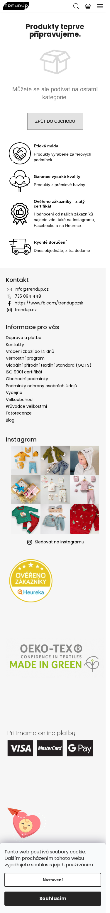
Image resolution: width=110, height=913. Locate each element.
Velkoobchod (19, 399)
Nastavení (53, 879)
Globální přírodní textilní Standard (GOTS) (49, 365)
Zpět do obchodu (55, 121)
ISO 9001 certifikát (24, 372)
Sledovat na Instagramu (59, 542)
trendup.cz (26, 310)
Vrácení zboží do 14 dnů (30, 351)
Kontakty (15, 345)
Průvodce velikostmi (26, 406)
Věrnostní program (25, 358)
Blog (10, 420)
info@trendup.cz (32, 289)
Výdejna (14, 392)
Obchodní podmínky (27, 379)
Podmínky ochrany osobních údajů (41, 386)
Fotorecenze (19, 413)
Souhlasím (52, 898)
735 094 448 (28, 296)
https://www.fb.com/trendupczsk (49, 303)
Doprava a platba (23, 338)
